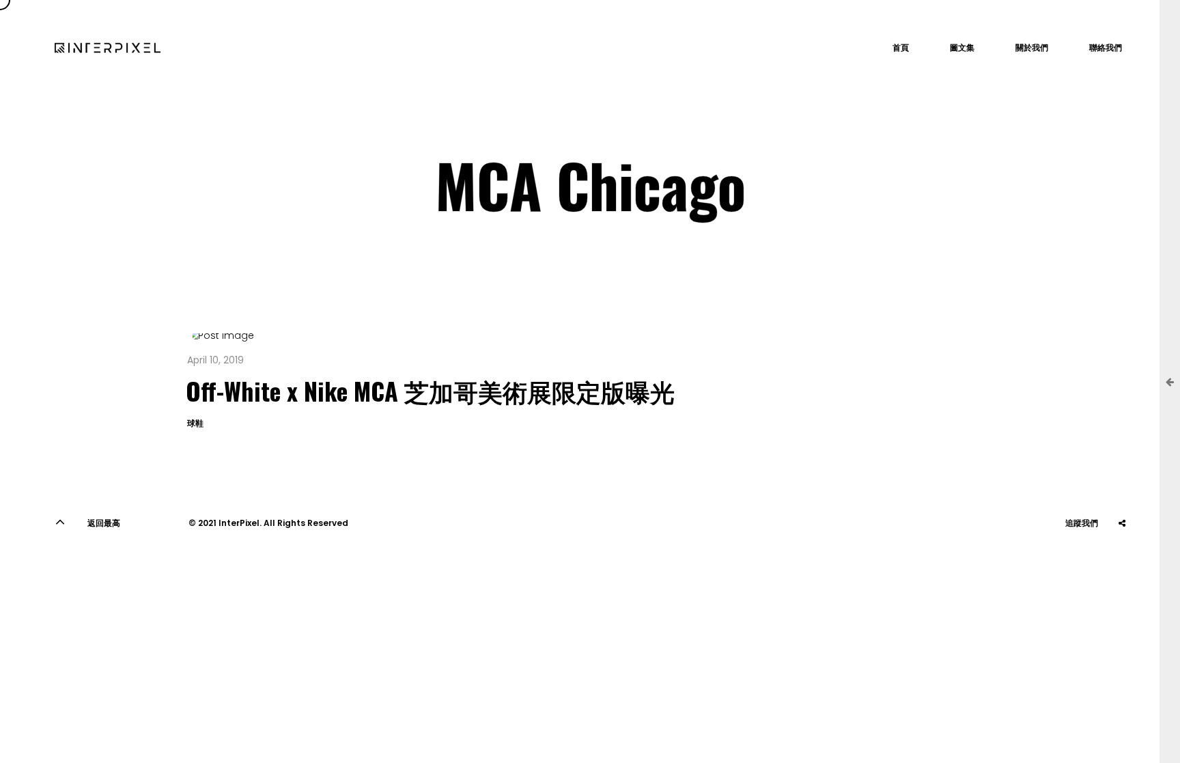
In (1088, 557)
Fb (1121, 557)
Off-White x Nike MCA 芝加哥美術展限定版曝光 (430, 390)
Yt (1053, 557)
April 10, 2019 (215, 360)
